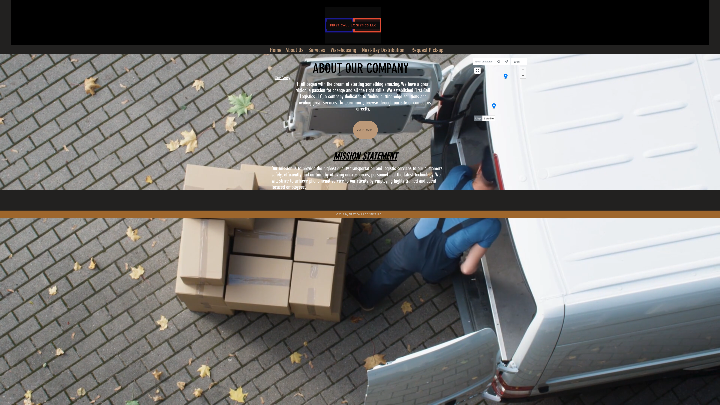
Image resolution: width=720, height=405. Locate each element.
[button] (275, 50)
